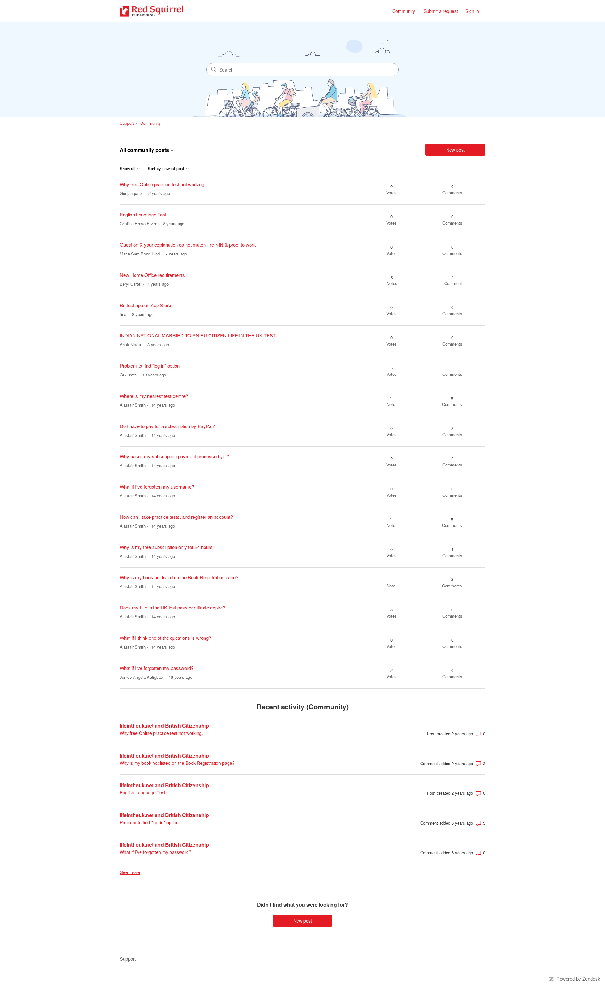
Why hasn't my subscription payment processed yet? (174, 456)
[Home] (152, 11)
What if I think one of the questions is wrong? (165, 637)
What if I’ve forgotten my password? (156, 668)
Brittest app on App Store (145, 305)
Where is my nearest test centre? (154, 395)
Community (403, 11)
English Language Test (143, 214)
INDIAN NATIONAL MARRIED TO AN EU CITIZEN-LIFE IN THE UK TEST (198, 335)
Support (127, 123)
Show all (128, 168)
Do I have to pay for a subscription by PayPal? (167, 426)
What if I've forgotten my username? (157, 486)
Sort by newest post (167, 168)
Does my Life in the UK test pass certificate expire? (172, 607)
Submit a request (441, 11)
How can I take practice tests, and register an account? (176, 516)
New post (455, 149)
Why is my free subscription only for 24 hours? (167, 547)
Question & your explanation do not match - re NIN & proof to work (188, 244)
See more (130, 872)
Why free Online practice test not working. (162, 184)
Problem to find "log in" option (150, 365)
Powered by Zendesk (578, 978)
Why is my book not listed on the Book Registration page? (179, 577)
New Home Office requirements (152, 275)
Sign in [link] (472, 11)
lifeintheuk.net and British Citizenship (164, 725)
